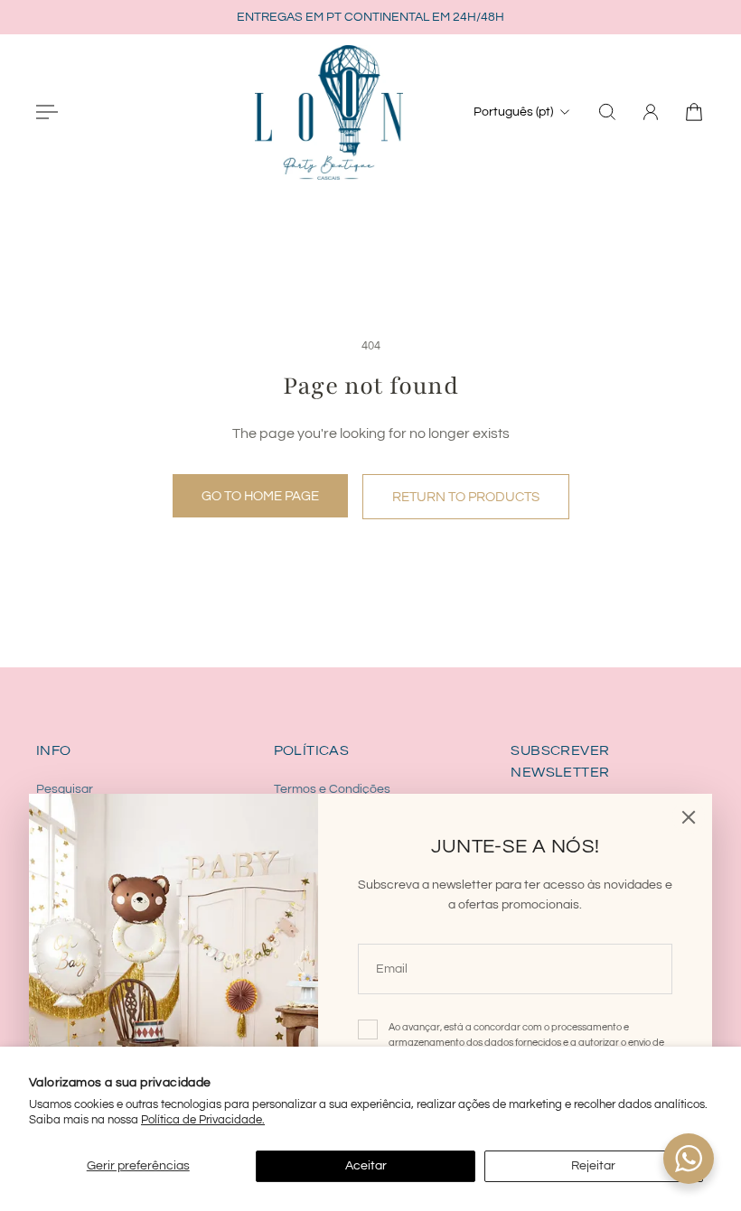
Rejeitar (593, 1166)
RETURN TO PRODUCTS (465, 496)
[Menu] (47, 112)
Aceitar (366, 1166)
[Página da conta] (650, 112)
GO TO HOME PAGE (260, 496)
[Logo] (329, 112)
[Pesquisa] (607, 112)
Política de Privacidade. (203, 1119)
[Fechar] (688, 817)
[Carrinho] (694, 112)
